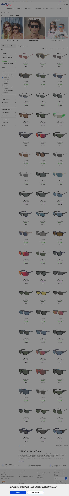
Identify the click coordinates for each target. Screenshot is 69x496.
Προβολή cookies (35, 492)
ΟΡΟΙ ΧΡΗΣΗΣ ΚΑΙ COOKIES (28, 489)
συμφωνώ (18, 492)
